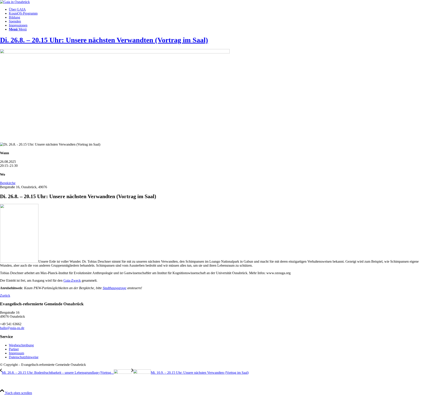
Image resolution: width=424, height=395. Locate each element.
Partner (14, 349)
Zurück (5, 295)
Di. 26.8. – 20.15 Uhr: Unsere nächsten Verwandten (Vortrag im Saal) (104, 40)
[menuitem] (216, 9)
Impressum (16, 353)
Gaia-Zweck (72, 280)
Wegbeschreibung (21, 345)
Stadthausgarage (114, 288)
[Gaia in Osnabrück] (15, 2)
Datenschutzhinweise (23, 357)
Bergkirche (7, 183)
